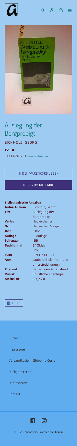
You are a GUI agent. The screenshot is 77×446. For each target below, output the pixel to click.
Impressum (17, 349)
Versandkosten (37, 156)
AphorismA (31, 432)
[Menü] (69, 10)
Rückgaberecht (20, 371)
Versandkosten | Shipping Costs (32, 360)
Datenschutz (18, 382)
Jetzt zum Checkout (38, 185)
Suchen (14, 338)
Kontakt (14, 394)
